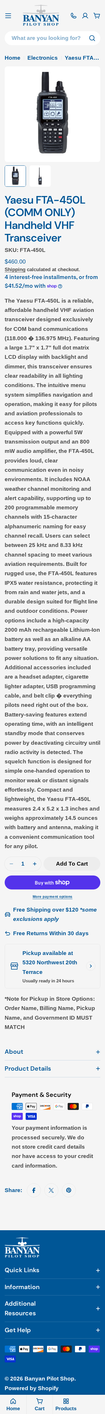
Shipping (15, 269)
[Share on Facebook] (34, 1190)
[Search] (92, 38)
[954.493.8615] (73, 15)
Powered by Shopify (32, 1388)
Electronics (42, 58)
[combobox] (52, 38)
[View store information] (90, 966)
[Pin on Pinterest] (69, 1190)
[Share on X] (51, 1190)
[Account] (85, 15)
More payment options (53, 897)
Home (12, 58)
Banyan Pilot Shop (49, 1379)
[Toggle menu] (8, 15)
